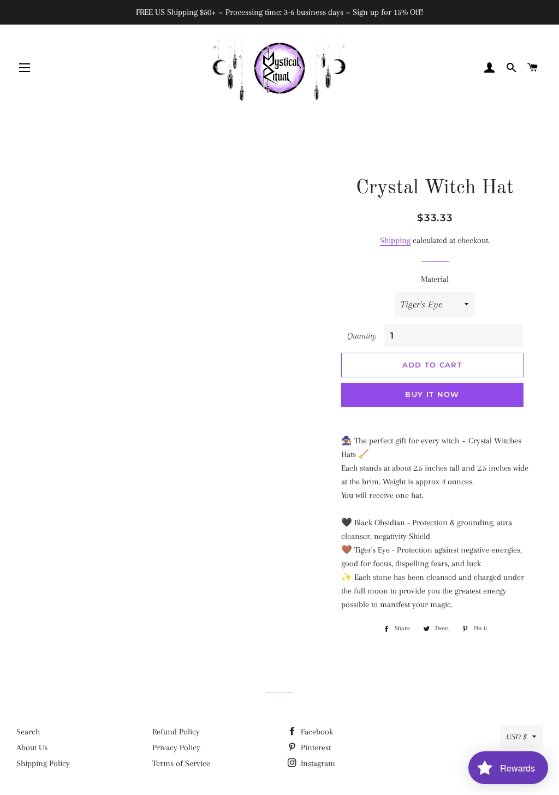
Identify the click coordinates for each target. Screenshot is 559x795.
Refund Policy (176, 732)
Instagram (317, 763)
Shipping (395, 240)
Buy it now (432, 394)
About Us (31, 747)
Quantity (362, 336)
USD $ (516, 736)
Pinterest (315, 747)
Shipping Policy (43, 763)
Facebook (316, 732)
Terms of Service (181, 763)
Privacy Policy (176, 747)
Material (435, 279)
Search (28, 732)
